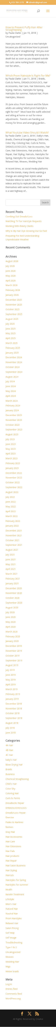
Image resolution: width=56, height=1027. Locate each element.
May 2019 (11, 679)
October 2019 (12, 655)
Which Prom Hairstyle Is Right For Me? (28, 75)
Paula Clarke (15, 32)
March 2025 (12, 343)
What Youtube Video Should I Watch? (27, 132)
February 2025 (13, 347)
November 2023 (14, 419)
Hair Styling (18, 154)
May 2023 (11, 448)
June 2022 (11, 501)
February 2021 (13, 578)
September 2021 (14, 544)
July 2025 (10, 323)
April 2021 (11, 568)
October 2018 (12, 713)
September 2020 (14, 602)
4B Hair (9, 750)
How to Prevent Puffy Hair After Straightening (24, 29)
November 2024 (14, 362)
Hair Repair (11, 860)
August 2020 (12, 607)
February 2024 (13, 405)
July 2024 (10, 381)
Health (9, 889)
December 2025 (14, 299)
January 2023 (12, 468)
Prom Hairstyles (14, 918)
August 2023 (12, 434)
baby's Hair (42, 135)
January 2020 (12, 641)
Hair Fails (10, 851)
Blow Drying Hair (14, 764)
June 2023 (11, 444)
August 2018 (12, 722)
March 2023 (12, 458)
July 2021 (10, 554)
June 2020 (11, 617)
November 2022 (14, 477)
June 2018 (11, 732)
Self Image (11, 937)
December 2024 (14, 357)
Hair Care (23, 86)
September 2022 (14, 487)
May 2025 (11, 333)
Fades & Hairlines (14, 822)
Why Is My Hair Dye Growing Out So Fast (26, 230)
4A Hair (9, 745)
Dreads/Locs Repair (16, 812)
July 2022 (10, 496)
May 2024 (11, 391)
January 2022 (12, 525)
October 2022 (12, 482)
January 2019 (12, 698)
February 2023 (13, 463)
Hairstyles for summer (17, 93)
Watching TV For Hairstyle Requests (24, 221)
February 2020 (13, 636)
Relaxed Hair (12, 161)
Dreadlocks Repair (15, 803)
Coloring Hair (23, 142)
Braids (41, 78)
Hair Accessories (36, 146)
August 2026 (12, 261)
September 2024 (14, 371)
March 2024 (12, 400)
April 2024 (11, 395)
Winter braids (12, 971)
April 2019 (11, 684)
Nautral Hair (12, 913)
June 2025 (11, 328)
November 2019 (14, 650)
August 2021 (12, 549)
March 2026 (12, 285)
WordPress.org (13, 998)
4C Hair (9, 754)
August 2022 (12, 492)
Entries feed (12, 988)
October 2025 (12, 309)
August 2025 (12, 318)
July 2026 (10, 266)
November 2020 (14, 592)
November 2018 (14, 708)
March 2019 (12, 689)
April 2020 (11, 626)
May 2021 (11, 564)
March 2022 (12, 516)
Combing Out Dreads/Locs (19, 216)
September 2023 (14, 429)
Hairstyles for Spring (33, 89)
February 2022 (13, 521)
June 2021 (11, 559)
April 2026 (11, 280)
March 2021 (12, 573)
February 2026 (13, 290)
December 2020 (14, 588)
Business (10, 774)
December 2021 (14, 530)
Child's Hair (43, 139)
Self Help (10, 932)
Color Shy (10, 142)
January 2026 (12, 294)
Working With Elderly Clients (19, 226)
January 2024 (12, 410)
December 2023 (14, 415)
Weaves (21, 97)
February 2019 (13, 694)
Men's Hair (11, 904)
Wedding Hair (35, 161)
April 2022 (11, 511)
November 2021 (14, 535)
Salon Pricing (12, 928)
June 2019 (11, 674)
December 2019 (14, 645)
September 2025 (14, 314)
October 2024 (12, 367)
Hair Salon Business (16, 865)
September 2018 (14, 718)
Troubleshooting (14, 942)
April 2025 (11, 338)
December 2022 (14, 472)
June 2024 (11, 386)
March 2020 (12, 631)
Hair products (35, 150)
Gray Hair (10, 831)
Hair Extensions (37, 86)
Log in (9, 984)
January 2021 (12, 583)
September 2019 (14, 660)
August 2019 (12, 665)
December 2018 (14, 703)
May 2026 (11, 275)
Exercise (10, 817)
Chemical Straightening (24, 139)
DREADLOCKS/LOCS (31, 82)
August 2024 (12, 376)
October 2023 (12, 424)
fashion (9, 827)
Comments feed (14, 993)
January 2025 (12, 352)
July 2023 (10, 439)
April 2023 (11, 453)
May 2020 (11, 621)
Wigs (8, 966)
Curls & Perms (13, 82)
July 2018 (10, 727)
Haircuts (17, 89)
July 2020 (10, 612)
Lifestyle (10, 899)
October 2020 (12, 597)
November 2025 (14, 304)
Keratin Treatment (15, 894)
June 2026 (11, 270)
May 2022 (11, 506)
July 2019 (10, 669)
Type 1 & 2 (11, 947)
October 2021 (12, 540)
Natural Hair (35, 93)
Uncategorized (13, 36)
